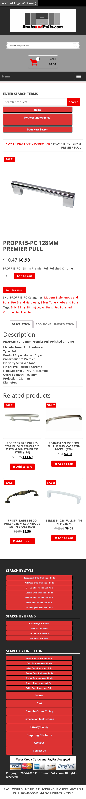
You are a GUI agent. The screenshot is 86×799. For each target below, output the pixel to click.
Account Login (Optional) (19, 3)
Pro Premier (23, 312)
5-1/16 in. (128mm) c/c (25, 307)
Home (9, 143)
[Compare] (39, 413)
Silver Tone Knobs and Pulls (60, 302)
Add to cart (24, 276)
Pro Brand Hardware (33, 143)
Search (73, 102)
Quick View (39, 406)
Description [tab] (21, 324)
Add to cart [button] (24, 467)
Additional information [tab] (55, 324)
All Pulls (47, 307)
